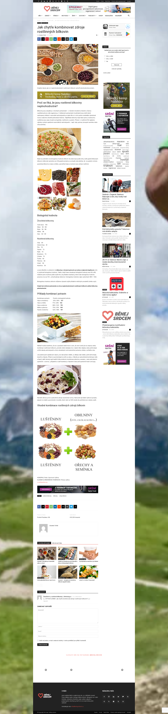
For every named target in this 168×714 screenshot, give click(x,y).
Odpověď (45, 601)
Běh (39, 15)
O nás (102, 1)
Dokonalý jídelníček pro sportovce (46, 580)
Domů (97, 1)
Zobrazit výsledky (116, 69)
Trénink (104, 289)
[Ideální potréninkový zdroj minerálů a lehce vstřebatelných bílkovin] (67, 553)
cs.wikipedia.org (42, 482)
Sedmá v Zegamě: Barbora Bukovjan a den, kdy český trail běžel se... (114, 196)
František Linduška (106, 233)
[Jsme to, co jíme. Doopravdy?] (88, 572)
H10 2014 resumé (75, 517)
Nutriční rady (50, 20)
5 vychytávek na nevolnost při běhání (88, 561)
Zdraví (47, 15)
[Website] (67, 1)
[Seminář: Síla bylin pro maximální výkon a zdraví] (46, 553)
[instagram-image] (46, 670)
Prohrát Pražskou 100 (43, 517)
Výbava (55, 15)
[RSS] (53, 1)
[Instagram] (41, 1)
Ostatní (82, 15)
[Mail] (47, 1)
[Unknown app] (105, 28)
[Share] (56, 1)
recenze (118, 149)
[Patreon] (50, 1)
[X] (64, 1)
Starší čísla (107, 1)
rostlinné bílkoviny (47, 496)
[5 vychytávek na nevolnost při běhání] (88, 553)
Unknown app (113, 25)
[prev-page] (38, 585)
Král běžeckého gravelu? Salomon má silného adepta (116, 230)
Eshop (101, 15)
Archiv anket (106, 73)
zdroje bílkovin (62, 496)
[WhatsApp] (51, 39)
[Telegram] (61, 1)
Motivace (65, 15)
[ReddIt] (59, 39)
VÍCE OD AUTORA (57, 543)
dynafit (125, 151)
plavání (106, 153)
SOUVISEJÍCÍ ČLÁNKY (44, 543)
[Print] (67, 39)
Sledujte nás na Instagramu (78, 655)
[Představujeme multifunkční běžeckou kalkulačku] (116, 316)
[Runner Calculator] (105, 36)
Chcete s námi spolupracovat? (118, 1)
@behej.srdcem (96, 655)
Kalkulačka (109, 15)
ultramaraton (108, 141)
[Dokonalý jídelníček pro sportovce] (46, 572)
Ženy (73, 15)
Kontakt (129, 1)
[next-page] (41, 585)
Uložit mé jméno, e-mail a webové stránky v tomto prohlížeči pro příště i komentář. (62, 640)
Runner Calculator (115, 33)
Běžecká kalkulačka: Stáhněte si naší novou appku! (115, 294)
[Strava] (58, 1)
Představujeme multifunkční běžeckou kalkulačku (113, 326)
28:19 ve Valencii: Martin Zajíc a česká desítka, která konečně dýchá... (115, 262)
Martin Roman (105, 201)
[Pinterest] (47, 39)
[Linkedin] (44, 1)
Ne (107, 61)
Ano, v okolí (109, 59)
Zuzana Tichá (42, 35)
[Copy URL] (75, 39)
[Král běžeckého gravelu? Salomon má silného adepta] (116, 220)
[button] (129, 16)
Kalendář (118, 15)
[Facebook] (38, 1)
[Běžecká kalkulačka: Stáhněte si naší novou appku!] (116, 283)
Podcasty (91, 15)
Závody (104, 191)
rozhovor (106, 147)
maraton (121, 141)
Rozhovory (105, 256)
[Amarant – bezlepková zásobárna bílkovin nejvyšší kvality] (67, 572)
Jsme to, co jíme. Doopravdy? (87, 580)
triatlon (108, 165)
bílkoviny (55, 496)
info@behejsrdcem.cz (77, 706)
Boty (104, 226)
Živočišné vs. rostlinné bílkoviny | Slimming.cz (57, 596)
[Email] (63, 39)
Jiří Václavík (105, 297)
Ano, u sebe (109, 56)
